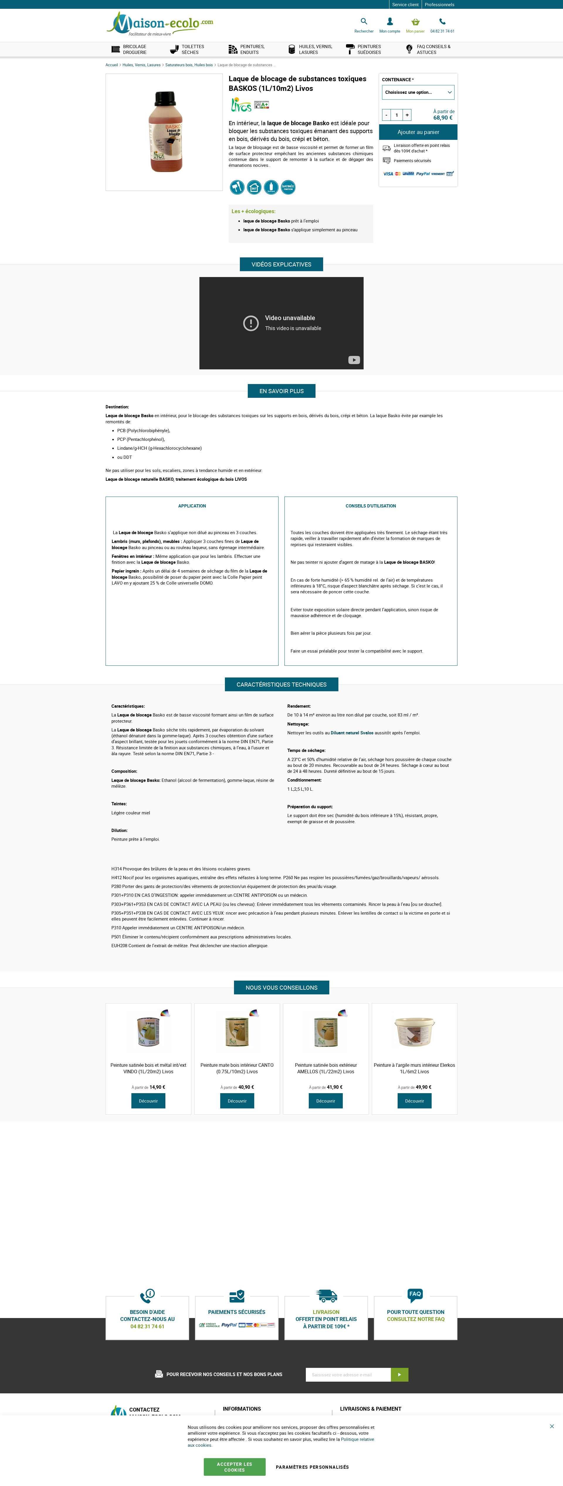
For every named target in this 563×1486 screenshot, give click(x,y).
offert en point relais (326, 1319)
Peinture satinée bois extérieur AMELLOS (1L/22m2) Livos (326, 1068)
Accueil (112, 64)
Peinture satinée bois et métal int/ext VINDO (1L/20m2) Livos (148, 1068)
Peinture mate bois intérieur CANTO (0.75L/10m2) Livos (237, 1068)
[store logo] (160, 24)
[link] (135, 49)
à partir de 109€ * (326, 1326)
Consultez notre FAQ (416, 1319)
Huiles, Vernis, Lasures (142, 64)
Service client (405, 4)
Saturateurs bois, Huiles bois (189, 64)
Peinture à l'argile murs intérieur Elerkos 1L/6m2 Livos (414, 1068)
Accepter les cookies (234, 1467)
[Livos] (241, 110)
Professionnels (440, 4)
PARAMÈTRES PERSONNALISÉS (312, 1467)
